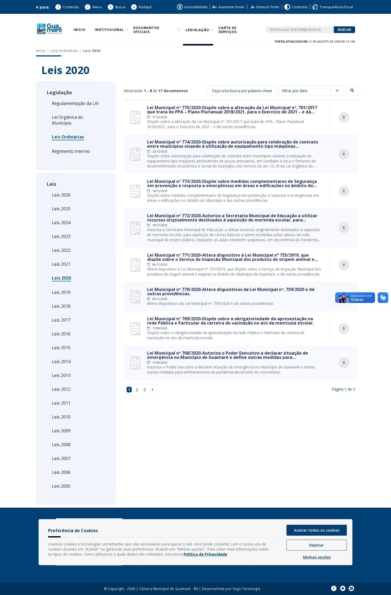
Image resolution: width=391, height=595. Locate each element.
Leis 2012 (61, 389)
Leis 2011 (61, 403)
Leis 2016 (61, 334)
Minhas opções (317, 557)
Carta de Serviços (227, 30)
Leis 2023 (61, 236)
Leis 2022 (61, 250)
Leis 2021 (61, 264)
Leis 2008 (61, 445)
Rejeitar (316, 545)
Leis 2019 (61, 292)
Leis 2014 (61, 361)
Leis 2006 (61, 472)
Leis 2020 (61, 278)
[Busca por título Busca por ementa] (242, 90)
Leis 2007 (61, 458)
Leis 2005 (61, 486)
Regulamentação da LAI (75, 103)
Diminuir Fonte (267, 7)
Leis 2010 (61, 417)
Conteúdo (68, 7)
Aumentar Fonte (231, 7)
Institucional (109, 30)
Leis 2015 (61, 348)
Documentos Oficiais (146, 30)
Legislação (197, 30)
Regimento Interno (71, 151)
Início (79, 30)
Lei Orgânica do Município (67, 120)
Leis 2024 (61, 222)
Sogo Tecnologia (246, 588)
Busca (117, 7)
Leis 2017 (61, 320)
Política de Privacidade (205, 554)
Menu (94, 7)
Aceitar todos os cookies (316, 530)
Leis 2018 (61, 306)
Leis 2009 (61, 431)
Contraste (300, 7)
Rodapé (142, 7)
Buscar (344, 30)
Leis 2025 (61, 209)
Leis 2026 (61, 195)
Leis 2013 (61, 375)
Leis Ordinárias (64, 50)
